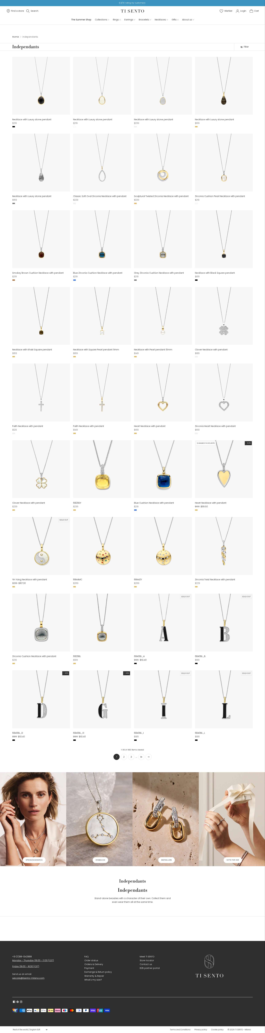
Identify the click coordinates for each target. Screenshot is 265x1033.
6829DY (77, 502)
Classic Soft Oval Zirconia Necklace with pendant (100, 196)
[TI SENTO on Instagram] (21, 1002)
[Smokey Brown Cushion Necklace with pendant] (41, 239)
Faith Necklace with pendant (27, 426)
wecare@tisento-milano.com (28, 978)
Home (15, 36)
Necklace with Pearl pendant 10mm (153, 349)
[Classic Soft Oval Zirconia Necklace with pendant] (102, 162)
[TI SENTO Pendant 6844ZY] (163, 546)
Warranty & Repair (94, 975)
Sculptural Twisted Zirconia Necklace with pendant (161, 196)
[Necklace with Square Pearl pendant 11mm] (102, 316)
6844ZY (138, 579)
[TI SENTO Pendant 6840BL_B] (224, 622)
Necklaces (160, 19)
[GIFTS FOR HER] (232, 819)
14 (141, 756)
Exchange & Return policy (98, 971)
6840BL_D (17, 732)
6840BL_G (78, 732)
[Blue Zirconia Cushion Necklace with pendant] (102, 239)
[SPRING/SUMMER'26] (33, 819)
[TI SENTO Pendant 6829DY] (102, 469)
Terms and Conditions (180, 1029)
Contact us (146, 964)
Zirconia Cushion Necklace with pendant (34, 656)
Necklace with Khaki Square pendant (32, 349)
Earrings (128, 19)
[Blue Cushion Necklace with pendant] (163, 469)
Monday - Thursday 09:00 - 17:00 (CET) (33, 960)
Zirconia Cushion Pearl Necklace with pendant (220, 196)
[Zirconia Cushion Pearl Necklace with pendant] (224, 162)
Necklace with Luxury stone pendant (31, 119)
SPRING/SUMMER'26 (34, 860)
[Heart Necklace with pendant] (163, 392)
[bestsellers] (165, 819)
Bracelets (144, 19)
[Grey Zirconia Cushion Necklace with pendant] (163, 239)
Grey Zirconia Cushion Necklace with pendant (159, 272)
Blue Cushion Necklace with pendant (154, 502)
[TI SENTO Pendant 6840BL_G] (102, 699)
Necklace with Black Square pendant (215, 272)
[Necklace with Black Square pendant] (224, 239)
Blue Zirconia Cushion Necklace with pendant (97, 272)
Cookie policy (217, 1029)
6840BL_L (200, 732)
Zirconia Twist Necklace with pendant (215, 579)
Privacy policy (200, 1029)
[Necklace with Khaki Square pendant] (41, 316)
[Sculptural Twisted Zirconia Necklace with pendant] (163, 162)
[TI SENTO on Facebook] (14, 1002)
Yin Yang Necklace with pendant (29, 579)
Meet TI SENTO (147, 956)
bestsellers (166, 860)
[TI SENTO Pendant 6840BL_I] (163, 699)
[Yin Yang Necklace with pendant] (41, 546)
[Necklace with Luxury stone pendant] (41, 86)
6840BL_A (139, 656)
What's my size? (93, 979)
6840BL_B (200, 656)
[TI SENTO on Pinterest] (17, 1002)
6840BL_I (139, 732)
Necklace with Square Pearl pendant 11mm (96, 349)
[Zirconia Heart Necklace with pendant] (224, 392)
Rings (116, 19)
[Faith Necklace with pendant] (41, 392)
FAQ (86, 956)
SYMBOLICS (100, 860)
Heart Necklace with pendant (149, 426)
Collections (101, 19)
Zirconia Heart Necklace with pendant (215, 426)
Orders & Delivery (93, 964)
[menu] (30, 1029)
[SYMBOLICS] (99, 819)
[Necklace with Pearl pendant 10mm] (163, 316)
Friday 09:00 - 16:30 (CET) (25, 966)
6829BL (77, 656)
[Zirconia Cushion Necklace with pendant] (41, 622)
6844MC (77, 579)
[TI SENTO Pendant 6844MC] (102, 546)
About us (187, 19)
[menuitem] (181, 1029)
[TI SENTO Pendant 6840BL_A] (163, 622)
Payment (89, 968)
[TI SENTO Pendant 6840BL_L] (224, 699)
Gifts (174, 19)
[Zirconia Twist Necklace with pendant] (224, 546)
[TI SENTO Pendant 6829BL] (102, 622)
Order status (91, 960)
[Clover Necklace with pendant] (224, 316)
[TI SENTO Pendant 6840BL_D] (41, 699)
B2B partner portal (150, 968)
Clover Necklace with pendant (211, 349)
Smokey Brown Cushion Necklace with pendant (38, 272)
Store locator (147, 960)
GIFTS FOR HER (233, 860)
